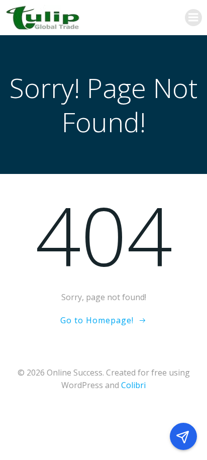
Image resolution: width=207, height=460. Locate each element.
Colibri (133, 385)
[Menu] (193, 17)
